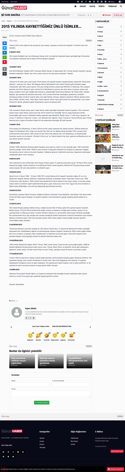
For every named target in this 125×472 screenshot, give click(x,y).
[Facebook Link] (26, 318)
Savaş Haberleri (103, 91)
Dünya (100, 54)
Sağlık (100, 82)
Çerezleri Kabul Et (116, 469)
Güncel (102, 6)
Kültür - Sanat (102, 86)
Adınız (13, 381)
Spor (100, 45)
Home (3, 21)
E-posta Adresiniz (58, 381)
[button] (88, 15)
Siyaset (83, 6)
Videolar (107, 15)
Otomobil (101, 100)
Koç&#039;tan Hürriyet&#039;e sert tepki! (78, 360)
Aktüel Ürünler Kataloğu (106, 104)
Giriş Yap (118, 15)
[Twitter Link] (30, 318)
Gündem (101, 109)
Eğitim (100, 77)
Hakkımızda (4, 1)
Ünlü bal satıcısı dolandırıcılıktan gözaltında (47, 360)
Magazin (9, 21)
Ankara (100, 41)
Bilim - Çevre (102, 59)
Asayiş (92, 6)
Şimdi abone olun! (117, 451)
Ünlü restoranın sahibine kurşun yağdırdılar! (18, 360)
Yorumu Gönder (42, 402)
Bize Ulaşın (14, 1)
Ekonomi (101, 72)
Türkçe (112, 1)
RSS (73, 444)
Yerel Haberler (103, 68)
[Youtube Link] (33, 318)
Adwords (101, 63)
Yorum (13, 389)
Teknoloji (112, 6)
